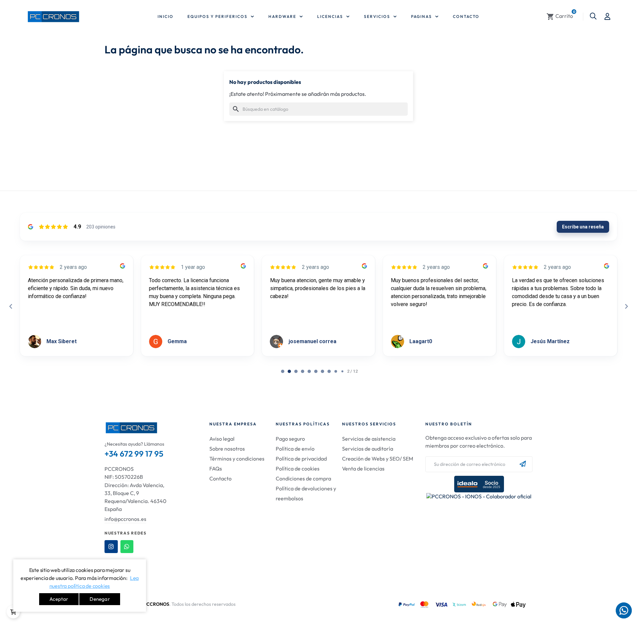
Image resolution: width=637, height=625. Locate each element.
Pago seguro (290, 438)
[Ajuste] (607, 16)
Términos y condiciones (236, 458)
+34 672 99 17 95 (134, 454)
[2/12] (296, 371)
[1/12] (289, 371)
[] (13, 611)
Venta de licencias (363, 468)
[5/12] (316, 371)
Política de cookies (297, 468)
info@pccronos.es (125, 519)
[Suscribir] (523, 464)
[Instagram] (111, 546)
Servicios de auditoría (367, 448)
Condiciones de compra (303, 478)
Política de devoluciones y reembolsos (306, 493)
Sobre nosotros (227, 448)
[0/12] (282, 371)
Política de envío (295, 448)
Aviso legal (222, 438)
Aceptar (58, 599)
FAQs (215, 468)
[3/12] (302, 371)
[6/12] (322, 371)
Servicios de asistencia (368, 438)
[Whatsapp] (127, 546)
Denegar (99, 599)
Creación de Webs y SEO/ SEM (377, 458)
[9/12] (342, 371)
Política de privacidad (301, 458)
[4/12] (309, 371)
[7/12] (329, 371)
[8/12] (335, 371)
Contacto (220, 478)
